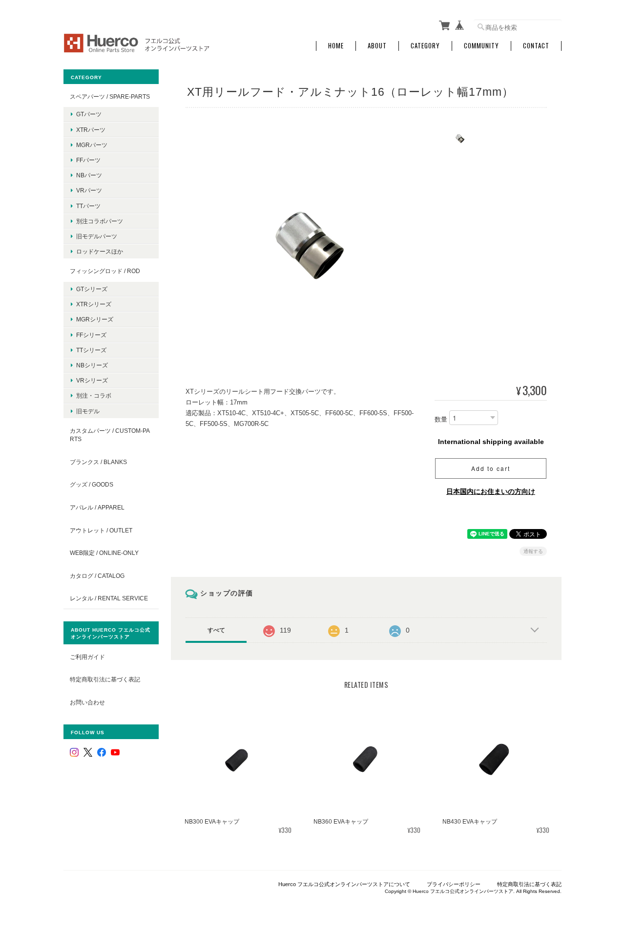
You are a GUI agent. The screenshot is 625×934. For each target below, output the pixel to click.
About (377, 45)
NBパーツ (89, 175)
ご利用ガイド (87, 657)
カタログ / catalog (97, 576)
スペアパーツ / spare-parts (110, 96)
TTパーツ (88, 206)
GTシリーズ (91, 289)
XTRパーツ (90, 130)
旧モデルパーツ (96, 236)
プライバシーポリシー (453, 884)
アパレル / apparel (97, 507)
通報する (533, 551)
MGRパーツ (91, 145)
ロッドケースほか (99, 251)
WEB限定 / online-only (104, 553)
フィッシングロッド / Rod (105, 271)
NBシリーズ (92, 365)
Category (425, 45)
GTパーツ (89, 114)
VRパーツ (89, 190)
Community (481, 45)
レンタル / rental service (109, 598)
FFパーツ (88, 160)
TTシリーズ (91, 350)
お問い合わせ (87, 702)
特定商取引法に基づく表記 (105, 679)
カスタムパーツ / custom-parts (110, 435)
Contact (536, 45)
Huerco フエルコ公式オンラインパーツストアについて (344, 884)
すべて (216, 630)
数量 (441, 419)
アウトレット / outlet (101, 530)
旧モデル (88, 411)
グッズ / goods (91, 484)
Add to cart (490, 468)
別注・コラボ (93, 395)
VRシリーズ (92, 380)
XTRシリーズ (93, 304)
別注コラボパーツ (99, 221)
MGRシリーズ (94, 319)
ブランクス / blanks (98, 462)
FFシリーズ (91, 335)
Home (336, 45)
